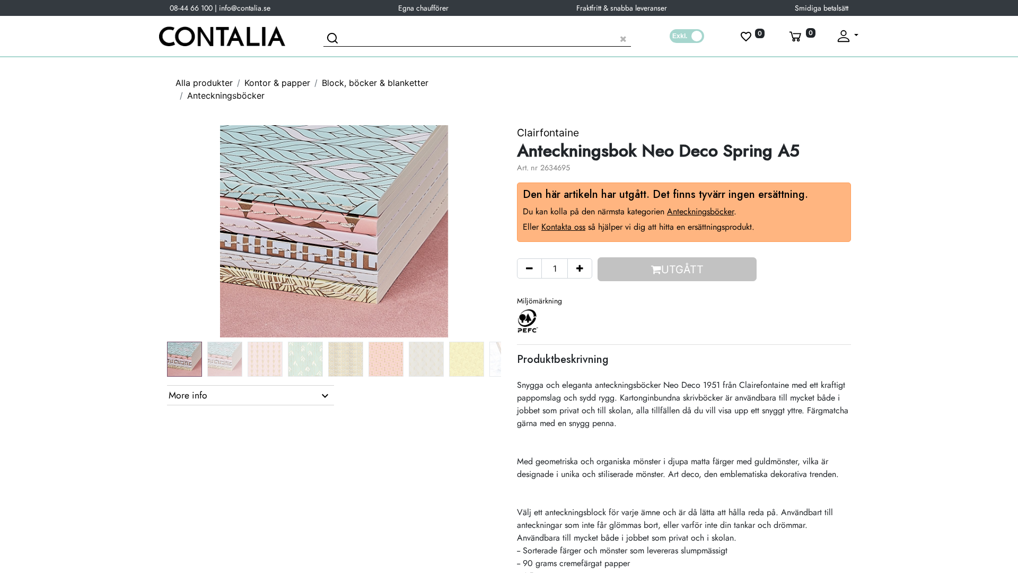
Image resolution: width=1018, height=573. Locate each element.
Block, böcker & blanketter (375, 82)
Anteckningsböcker (226, 95)
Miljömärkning (539, 301)
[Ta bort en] (529, 268)
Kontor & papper (277, 82)
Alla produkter (204, 82)
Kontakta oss (563, 227)
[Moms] (687, 36)
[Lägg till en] (580, 268)
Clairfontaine (548, 132)
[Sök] (334, 39)
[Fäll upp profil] (847, 36)
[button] (192, 231)
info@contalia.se (244, 8)
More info (188, 395)
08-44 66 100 (191, 8)
